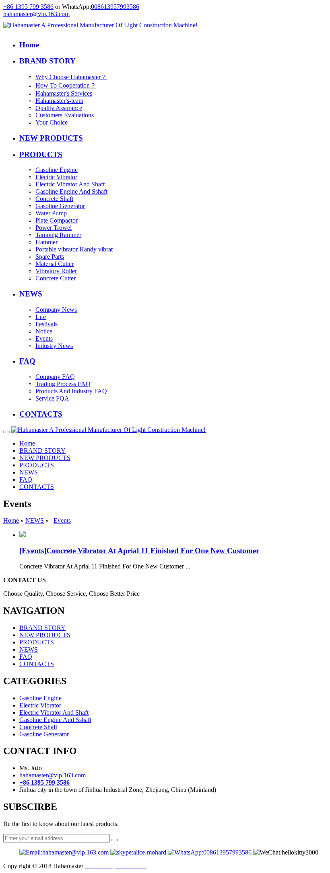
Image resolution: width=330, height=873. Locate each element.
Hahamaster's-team (59, 100)
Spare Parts (49, 256)
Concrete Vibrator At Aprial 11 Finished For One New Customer (152, 550)
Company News (56, 309)
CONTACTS (40, 414)
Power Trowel (53, 227)
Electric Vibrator (56, 177)
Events (44, 338)
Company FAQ (55, 376)
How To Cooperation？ (65, 85)
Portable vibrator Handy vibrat (74, 249)
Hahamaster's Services (63, 93)
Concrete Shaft (54, 198)
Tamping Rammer (58, 234)
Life (40, 316)
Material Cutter (54, 263)
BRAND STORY (47, 61)
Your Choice (51, 122)
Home (29, 45)
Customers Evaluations (64, 115)
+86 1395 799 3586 (28, 6)
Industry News (54, 345)
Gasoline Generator (60, 205)
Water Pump (51, 213)
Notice (43, 331)
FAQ (27, 361)
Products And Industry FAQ (71, 391)
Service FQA (52, 398)
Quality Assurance (58, 107)
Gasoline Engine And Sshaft (71, 191)
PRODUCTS (40, 154)
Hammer (46, 242)
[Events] (32, 550)
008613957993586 (115, 6)
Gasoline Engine (56, 169)
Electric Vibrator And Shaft (70, 184)
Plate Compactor (56, 220)
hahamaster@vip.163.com (36, 13)
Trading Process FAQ (63, 383)
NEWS (30, 294)
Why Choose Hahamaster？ (71, 77)
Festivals (46, 324)
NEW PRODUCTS (51, 138)
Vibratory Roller (56, 271)
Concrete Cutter (55, 278)
